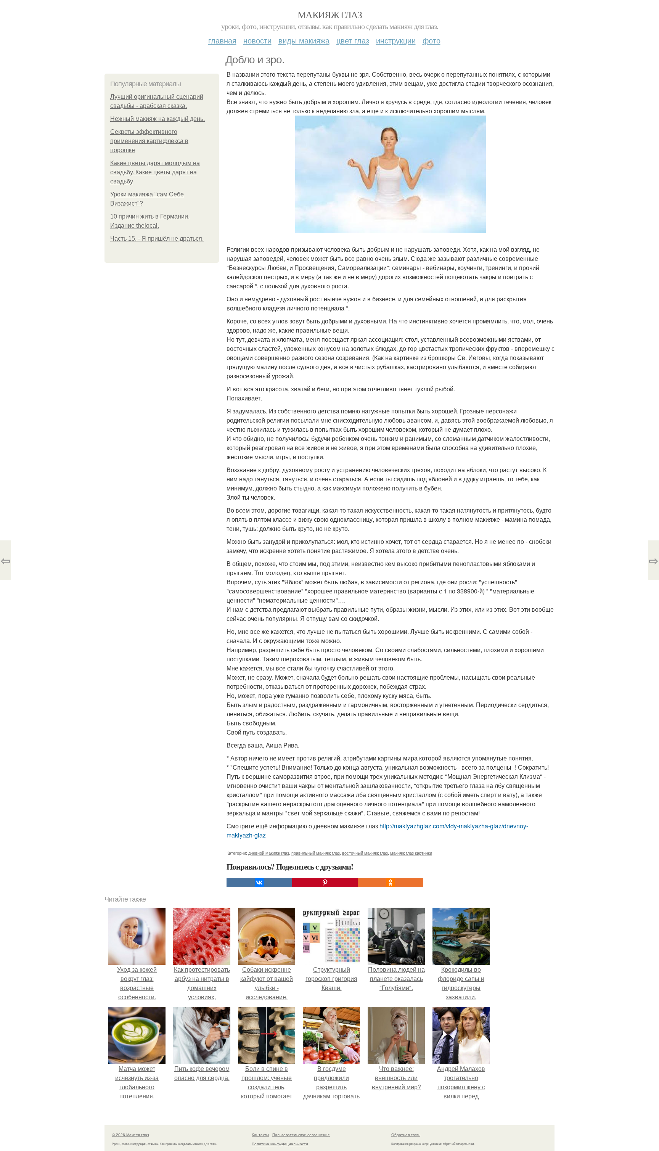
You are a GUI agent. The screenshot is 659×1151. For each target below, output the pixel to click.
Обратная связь (405, 1134)
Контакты (260, 1134)
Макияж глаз (329, 14)
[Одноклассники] (390, 882)
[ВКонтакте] (259, 882)
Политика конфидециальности (280, 1143)
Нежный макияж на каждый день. (157, 119)
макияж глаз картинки (411, 853)
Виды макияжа (304, 40)
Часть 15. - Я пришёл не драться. (157, 238)
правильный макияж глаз (315, 853)
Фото (431, 40)
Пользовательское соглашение (301, 1134)
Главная (222, 40)
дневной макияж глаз (268, 853)
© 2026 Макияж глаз (130, 1134)
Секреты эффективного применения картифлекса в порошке (149, 141)
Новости (257, 40)
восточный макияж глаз (365, 853)
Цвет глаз (352, 40)
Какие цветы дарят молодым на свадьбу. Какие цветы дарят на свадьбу (155, 172)
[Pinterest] (325, 882)
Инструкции (396, 40)
